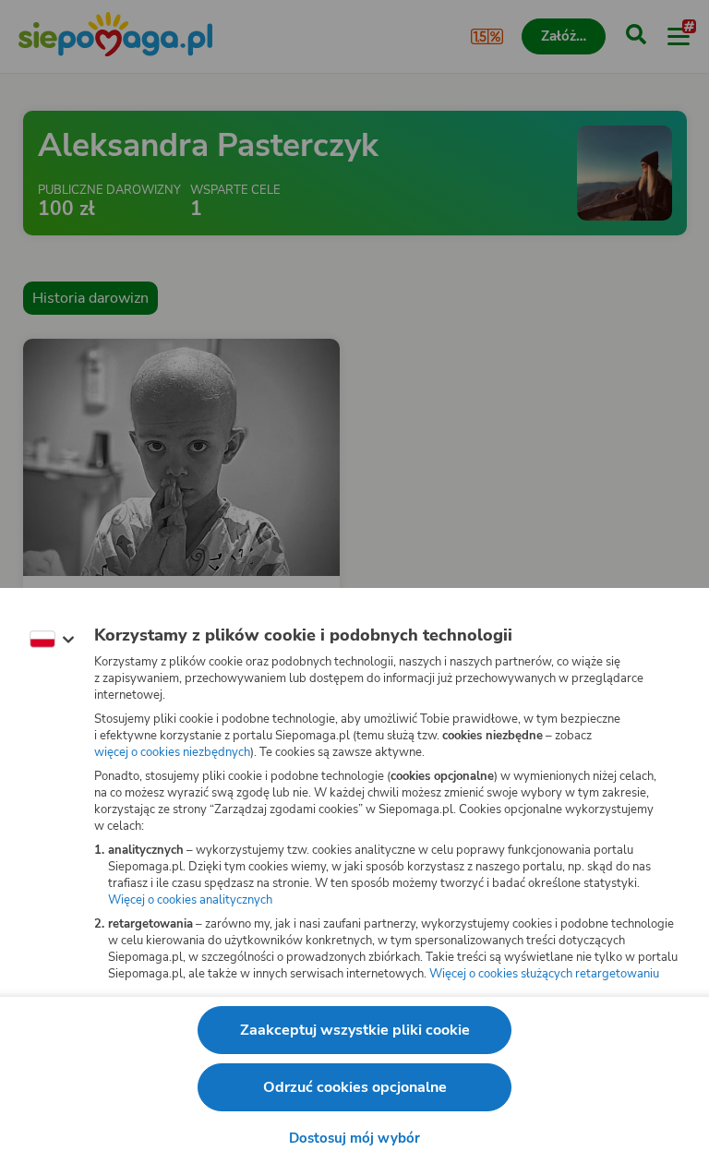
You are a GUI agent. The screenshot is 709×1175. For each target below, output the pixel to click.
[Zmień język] (52, 640)
